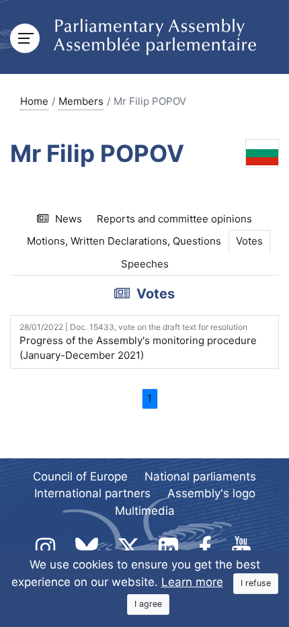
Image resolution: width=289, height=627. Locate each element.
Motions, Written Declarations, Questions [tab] (124, 241)
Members (81, 101)
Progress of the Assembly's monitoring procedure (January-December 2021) (138, 342)
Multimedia (145, 510)
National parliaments (200, 476)
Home (34, 101)
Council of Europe (80, 476)
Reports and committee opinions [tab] (174, 218)
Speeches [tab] (145, 263)
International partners (92, 493)
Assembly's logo (211, 493)
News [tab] (68, 218)
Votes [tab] (249, 241)
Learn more (192, 582)
